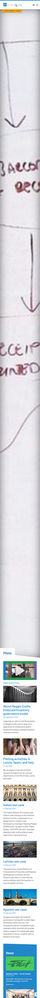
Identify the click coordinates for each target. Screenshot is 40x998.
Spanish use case (15, 909)
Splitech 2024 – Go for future (18, 974)
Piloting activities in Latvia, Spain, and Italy (18, 760)
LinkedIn (18, 11)
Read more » (10, 984)
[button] (34, 5)
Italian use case (13, 805)
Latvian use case (14, 861)
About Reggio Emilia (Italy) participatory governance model (16, 709)
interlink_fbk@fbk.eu (9, 11)
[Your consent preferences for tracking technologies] (36, 994)
